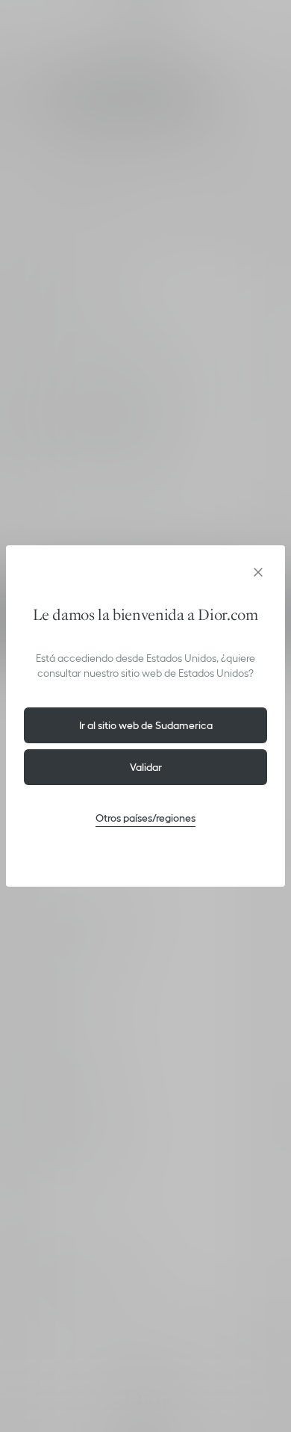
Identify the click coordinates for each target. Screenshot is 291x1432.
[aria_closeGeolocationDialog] (258, 572)
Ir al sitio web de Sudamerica (146, 725)
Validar (146, 767)
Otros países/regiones (145, 818)
